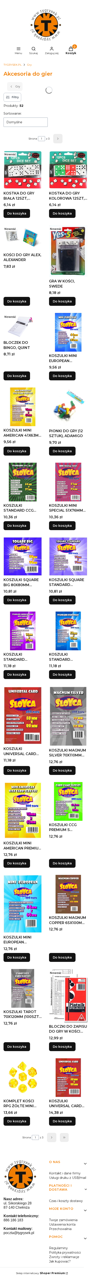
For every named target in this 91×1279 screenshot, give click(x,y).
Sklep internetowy (40, 1273)
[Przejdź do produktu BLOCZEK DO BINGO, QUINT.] (23, 325)
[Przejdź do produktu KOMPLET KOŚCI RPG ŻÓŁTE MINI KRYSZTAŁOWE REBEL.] (23, 1077)
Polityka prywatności (65, 1253)
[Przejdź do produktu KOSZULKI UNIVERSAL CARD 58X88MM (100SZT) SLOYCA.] (23, 715)
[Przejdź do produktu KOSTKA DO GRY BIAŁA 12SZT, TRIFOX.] (23, 169)
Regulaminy (58, 1248)
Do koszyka (16, 213)
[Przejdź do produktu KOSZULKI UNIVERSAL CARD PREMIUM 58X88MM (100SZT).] (68, 1077)
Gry (29, 64)
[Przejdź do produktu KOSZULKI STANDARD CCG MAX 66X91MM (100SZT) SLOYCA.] (23, 482)
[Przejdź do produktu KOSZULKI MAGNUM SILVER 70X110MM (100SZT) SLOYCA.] (68, 716)
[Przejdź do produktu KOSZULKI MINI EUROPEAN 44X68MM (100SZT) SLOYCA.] (68, 332)
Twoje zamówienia (63, 1220)
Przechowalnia (60, 1229)
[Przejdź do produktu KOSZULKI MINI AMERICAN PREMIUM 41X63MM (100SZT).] (23, 810)
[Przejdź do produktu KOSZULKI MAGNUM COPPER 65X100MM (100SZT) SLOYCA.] (68, 894)
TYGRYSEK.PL (13, 64)
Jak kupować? (60, 1261)
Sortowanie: (13, 113)
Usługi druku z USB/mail (67, 1178)
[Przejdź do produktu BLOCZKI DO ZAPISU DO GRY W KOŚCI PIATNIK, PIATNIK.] (68, 995)
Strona (32, 138)
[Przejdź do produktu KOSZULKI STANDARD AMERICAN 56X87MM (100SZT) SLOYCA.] (23, 631)
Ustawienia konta (62, 1224)
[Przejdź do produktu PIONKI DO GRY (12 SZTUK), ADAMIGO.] (68, 407)
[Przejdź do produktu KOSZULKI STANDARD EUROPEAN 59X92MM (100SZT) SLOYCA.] (68, 631)
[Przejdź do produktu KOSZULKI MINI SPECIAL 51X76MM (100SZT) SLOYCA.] (68, 482)
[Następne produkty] (51, 1137)
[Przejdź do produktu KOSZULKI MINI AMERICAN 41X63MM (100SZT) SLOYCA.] (23, 406)
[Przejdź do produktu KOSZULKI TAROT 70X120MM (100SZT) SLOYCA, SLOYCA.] (23, 988)
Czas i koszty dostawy (66, 1201)
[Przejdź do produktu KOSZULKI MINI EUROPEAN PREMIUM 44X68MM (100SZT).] (23, 904)
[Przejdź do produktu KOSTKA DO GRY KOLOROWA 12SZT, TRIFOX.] (68, 169)
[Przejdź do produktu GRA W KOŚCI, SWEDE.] (68, 251)
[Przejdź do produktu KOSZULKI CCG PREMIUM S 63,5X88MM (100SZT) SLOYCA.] (68, 801)
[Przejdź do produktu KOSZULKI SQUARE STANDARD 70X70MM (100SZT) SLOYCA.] (68, 556)
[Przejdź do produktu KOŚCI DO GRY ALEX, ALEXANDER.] (23, 238)
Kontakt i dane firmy (65, 1173)
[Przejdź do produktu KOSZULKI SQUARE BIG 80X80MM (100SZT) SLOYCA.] (23, 556)
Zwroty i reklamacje (64, 1257)
